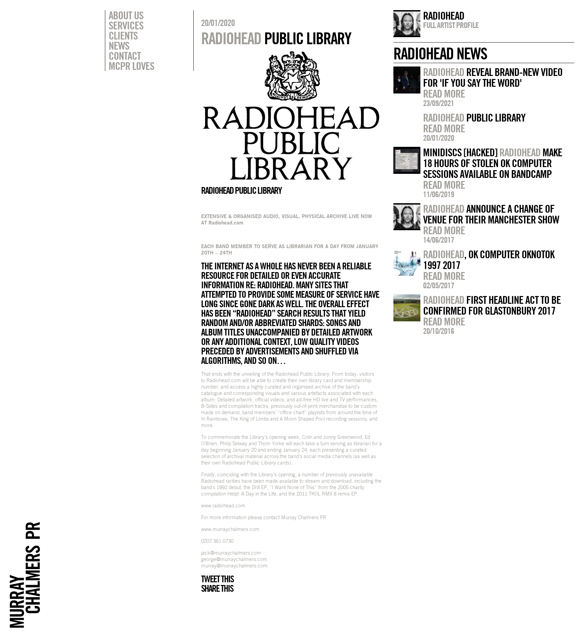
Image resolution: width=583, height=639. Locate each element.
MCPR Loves (131, 66)
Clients (123, 35)
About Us (126, 15)
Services (126, 25)
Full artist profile (451, 25)
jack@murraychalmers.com (231, 553)
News (119, 45)
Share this (217, 588)
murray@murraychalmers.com (234, 565)
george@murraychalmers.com (234, 559)
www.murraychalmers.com (230, 529)
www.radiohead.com (223, 505)
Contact (125, 55)
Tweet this (217, 579)
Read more (444, 93)
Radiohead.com (226, 222)
